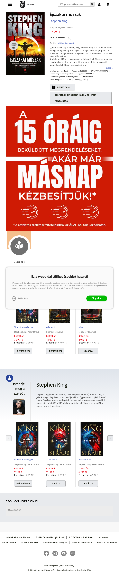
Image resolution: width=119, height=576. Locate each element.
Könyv (53, 27)
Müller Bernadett (66, 43)
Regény (61, 27)
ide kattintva (71, 288)
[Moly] (72, 553)
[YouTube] (63, 553)
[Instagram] (55, 553)
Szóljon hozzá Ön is (22, 501)
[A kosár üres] (108, 4)
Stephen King (58, 21)
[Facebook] (46, 553)
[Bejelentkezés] (99, 4)
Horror (70, 27)
